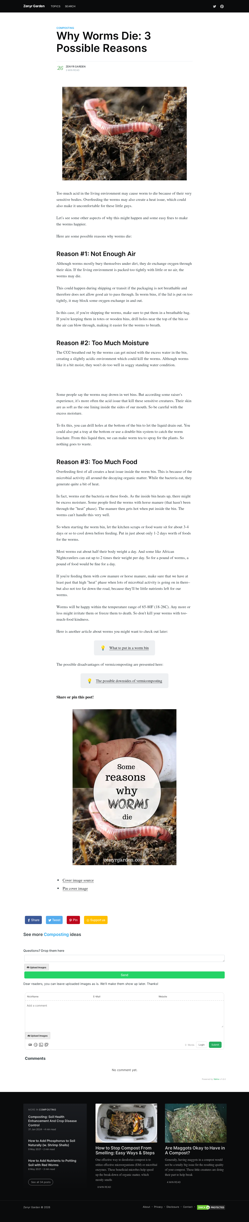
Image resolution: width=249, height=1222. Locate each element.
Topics (55, 6)
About (146, 1206)
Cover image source (78, 880)
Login (202, 1044)
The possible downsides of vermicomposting (129, 680)
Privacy (158, 1206)
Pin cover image (75, 888)
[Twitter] (214, 6)
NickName (33, 996)
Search (70, 6)
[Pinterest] (222, 6)
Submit (215, 1044)
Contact (188, 1206)
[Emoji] (35, 1044)
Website (163, 996)
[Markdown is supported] (30, 1044)
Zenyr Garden (34, 6)
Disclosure (173, 1206)
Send (124, 975)
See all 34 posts (41, 1182)
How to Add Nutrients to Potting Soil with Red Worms (52, 1163)
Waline (216, 1079)
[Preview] (46, 1044)
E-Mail (96, 996)
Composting (65, 27)
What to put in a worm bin (129, 647)
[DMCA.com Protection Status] (211, 1207)
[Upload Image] (41, 1044)
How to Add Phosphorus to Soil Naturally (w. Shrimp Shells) (51, 1143)
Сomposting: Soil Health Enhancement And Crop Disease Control (52, 1121)
